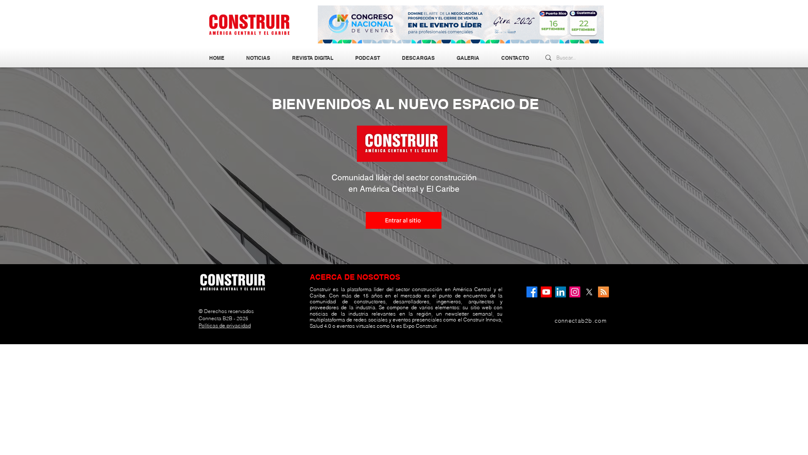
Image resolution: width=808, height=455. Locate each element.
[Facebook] (531, 291)
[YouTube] (546, 291)
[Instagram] (574, 291)
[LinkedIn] (560, 291)
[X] (589, 291)
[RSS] (603, 291)
